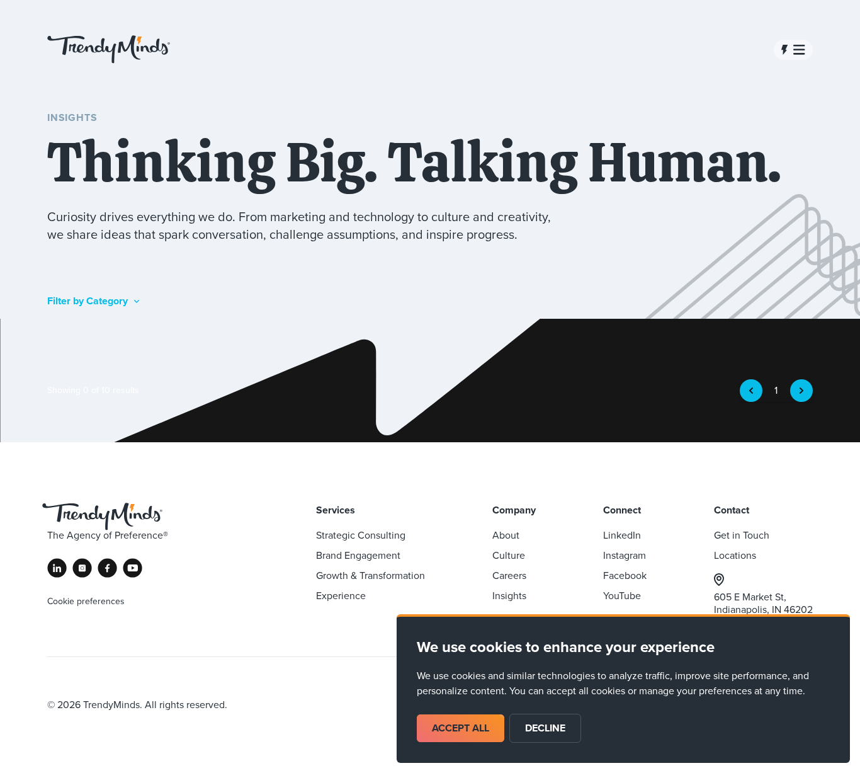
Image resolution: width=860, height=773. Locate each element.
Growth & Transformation (370, 575)
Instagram (624, 555)
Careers (509, 575)
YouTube (622, 595)
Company (514, 510)
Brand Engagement (358, 555)
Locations (735, 555)
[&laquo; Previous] (751, 390)
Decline (545, 728)
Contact (731, 510)
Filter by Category (87, 301)
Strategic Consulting (360, 535)
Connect (622, 510)
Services (335, 510)
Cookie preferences (86, 601)
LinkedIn (622, 535)
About (505, 535)
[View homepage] (108, 49)
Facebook (625, 575)
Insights (509, 595)
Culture (508, 555)
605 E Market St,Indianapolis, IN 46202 (763, 603)
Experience (341, 595)
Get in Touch (741, 535)
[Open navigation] (793, 50)
